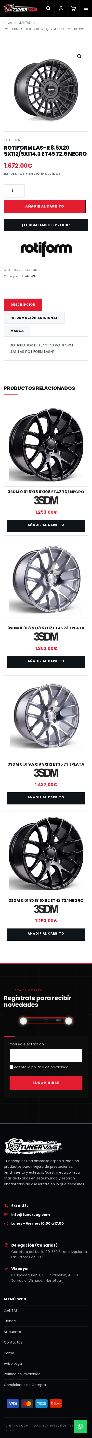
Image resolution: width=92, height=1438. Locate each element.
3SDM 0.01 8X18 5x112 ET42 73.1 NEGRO (46, 900)
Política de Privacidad (22, 1374)
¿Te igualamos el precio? (46, 225)
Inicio (8, 23)
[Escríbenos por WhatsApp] (80, 1426)
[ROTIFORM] (46, 249)
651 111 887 (20, 1205)
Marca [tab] (17, 331)
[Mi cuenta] (60, 8)
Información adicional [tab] (34, 318)
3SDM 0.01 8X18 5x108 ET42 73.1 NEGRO (46, 492)
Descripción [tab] (23, 304)
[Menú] (85, 8)
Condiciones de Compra (25, 1384)
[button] (79, 56)
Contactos (13, 1342)
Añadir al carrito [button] (46, 525)
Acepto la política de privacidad (40, 1067)
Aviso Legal (13, 1363)
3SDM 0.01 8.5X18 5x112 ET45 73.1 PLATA (46, 628)
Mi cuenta (12, 1331)
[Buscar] (48, 8)
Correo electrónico (27, 1044)
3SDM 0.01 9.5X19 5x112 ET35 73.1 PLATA (46, 764)
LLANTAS (25, 23)
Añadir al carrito (44, 206)
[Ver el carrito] (73, 8)
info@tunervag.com (30, 1214)
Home (9, 1353)
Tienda (10, 1321)
